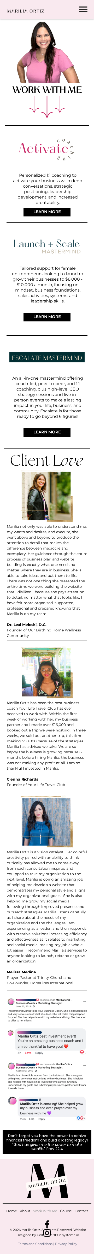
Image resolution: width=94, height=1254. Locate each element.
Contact (81, 1211)
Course (66, 1211)
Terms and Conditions (35, 1244)
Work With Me (45, 1211)
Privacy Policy (66, 1244)
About (25, 1211)
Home (11, 1211)
